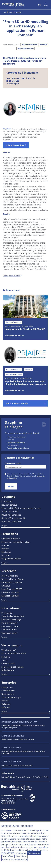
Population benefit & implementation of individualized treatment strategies (25, 383)
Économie (10, 440)
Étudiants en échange (11, 619)
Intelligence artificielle (26, 48)
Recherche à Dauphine (11, 582)
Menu (46, 5)
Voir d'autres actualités (17, 403)
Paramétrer (21, 856)
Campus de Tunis (9, 629)
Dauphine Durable (9, 511)
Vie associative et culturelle (13, 653)
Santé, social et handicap (12, 667)
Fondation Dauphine (10, 521)
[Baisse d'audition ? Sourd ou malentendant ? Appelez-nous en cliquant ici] (32, 799)
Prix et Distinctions (9, 575)
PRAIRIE (6, 129)
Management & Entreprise (16, 442)
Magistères (6, 552)
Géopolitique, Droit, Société (16, 437)
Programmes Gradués (11, 558)
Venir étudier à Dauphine (12, 616)
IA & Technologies (13, 445)
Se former (5, 707)
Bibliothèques (7, 670)
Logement (5, 657)
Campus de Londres (10, 626)
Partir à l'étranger (9, 623)
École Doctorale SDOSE (11, 589)
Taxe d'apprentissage (11, 697)
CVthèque (5, 585)
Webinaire (43, 44)
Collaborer (6, 704)
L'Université (6, 501)
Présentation (7, 613)
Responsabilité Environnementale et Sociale (21, 508)
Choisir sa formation (10, 538)
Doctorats (5, 555)
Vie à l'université (8, 650)
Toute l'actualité (14, 12)
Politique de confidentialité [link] (14, 859)
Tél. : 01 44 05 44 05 (8, 803)
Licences (5, 545)
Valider (11, 486)
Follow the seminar (15, 145)
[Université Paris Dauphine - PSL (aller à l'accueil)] (13, 4)
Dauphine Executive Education (19, 721)
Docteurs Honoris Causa (12, 579)
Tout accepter (34, 853)
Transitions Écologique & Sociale (18, 448)
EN (39, 4)
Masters (5, 548)
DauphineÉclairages (13, 424)
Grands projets (8, 690)
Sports (4, 660)
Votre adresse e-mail (12, 463)
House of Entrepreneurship (13, 518)
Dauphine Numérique (29, 44)
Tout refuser (8, 856)
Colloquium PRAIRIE (11, 275)
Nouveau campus (9, 505)
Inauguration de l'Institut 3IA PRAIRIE (25, 329)
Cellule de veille (8, 663)
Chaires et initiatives (10, 592)
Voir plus (4, 526)
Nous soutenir (7, 694)
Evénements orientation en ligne (15, 542)
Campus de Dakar (9, 633)
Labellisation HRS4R (10, 595)
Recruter (5, 700)
